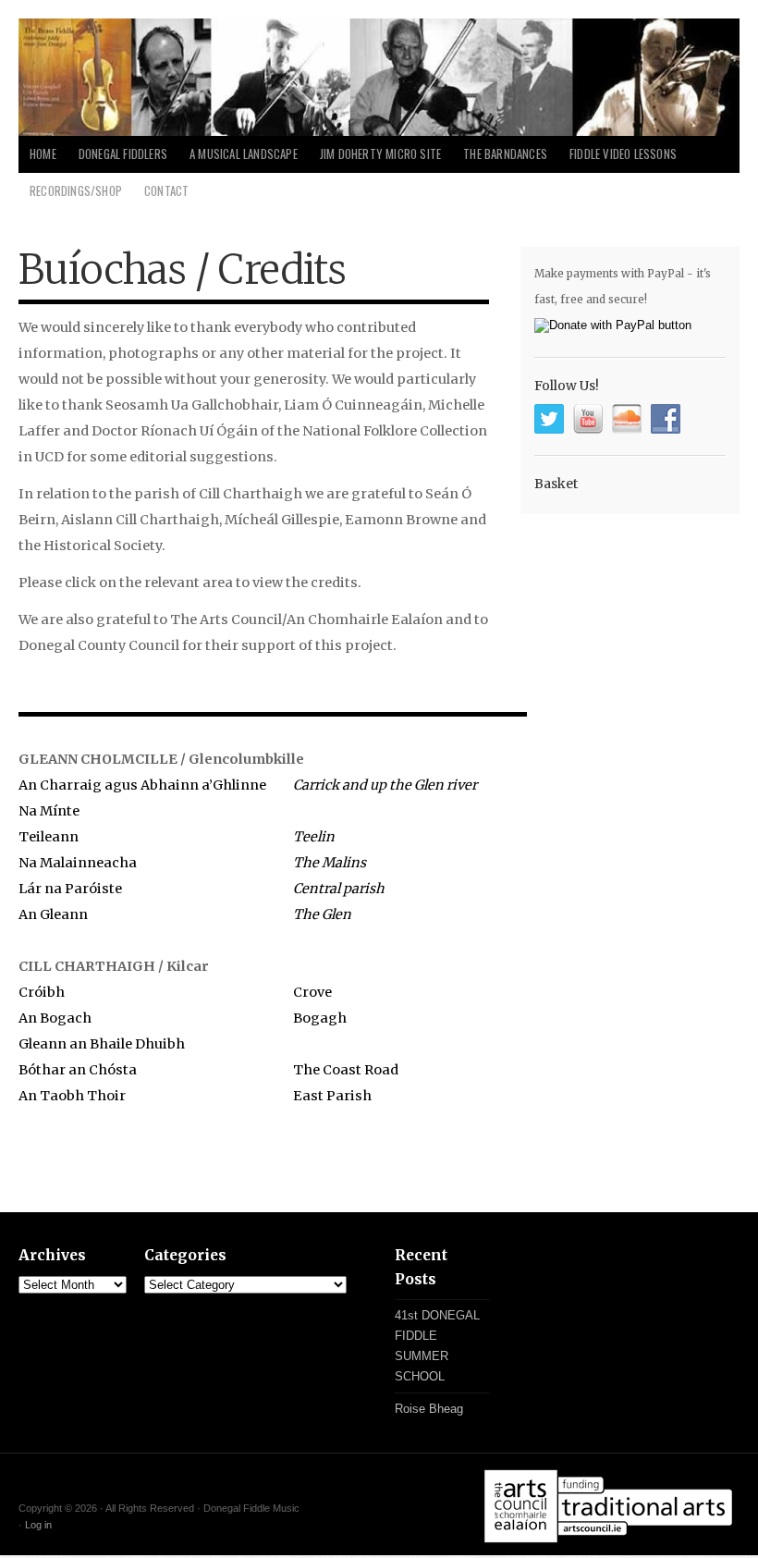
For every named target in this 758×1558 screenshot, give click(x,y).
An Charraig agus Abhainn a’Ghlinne (142, 785)
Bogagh (320, 1018)
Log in (38, 1524)
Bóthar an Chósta (77, 1069)
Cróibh (41, 992)
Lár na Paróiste (70, 888)
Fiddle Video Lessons (623, 154)
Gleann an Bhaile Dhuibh (101, 1044)
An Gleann (53, 914)
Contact (166, 191)
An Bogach (55, 1018)
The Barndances (505, 154)
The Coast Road (345, 1069)
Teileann (48, 836)
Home (43, 154)
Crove (312, 992)
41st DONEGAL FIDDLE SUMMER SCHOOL (437, 1345)
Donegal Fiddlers (123, 154)
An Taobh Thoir (72, 1095)
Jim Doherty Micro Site (380, 154)
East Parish (332, 1095)
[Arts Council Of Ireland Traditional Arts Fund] (608, 1545)
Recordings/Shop (76, 191)
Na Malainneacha (77, 862)
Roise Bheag (429, 1409)
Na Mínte (48, 811)
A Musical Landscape (244, 154)
